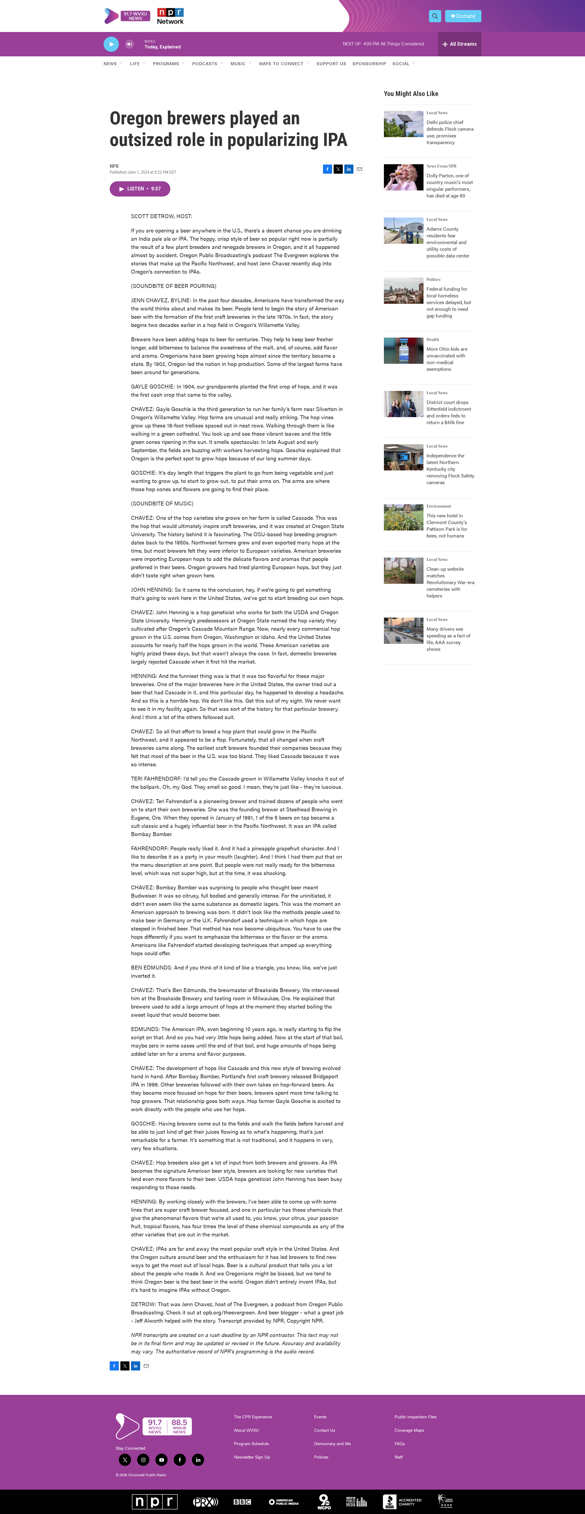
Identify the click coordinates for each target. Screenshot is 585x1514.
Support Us (331, 63)
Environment (439, 506)
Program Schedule (251, 1443)
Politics (434, 279)
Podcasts (205, 63)
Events (320, 1416)
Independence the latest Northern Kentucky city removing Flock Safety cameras (450, 469)
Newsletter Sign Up (252, 1457)
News (110, 63)
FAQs (400, 1443)
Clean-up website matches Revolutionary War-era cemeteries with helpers (450, 582)
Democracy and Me (332, 1443)
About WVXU (246, 1430)
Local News (437, 113)
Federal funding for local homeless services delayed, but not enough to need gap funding (449, 302)
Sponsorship (369, 63)
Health (433, 339)
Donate (465, 16)
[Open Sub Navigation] (121, 63)
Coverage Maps (409, 1430)
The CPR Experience (253, 1416)
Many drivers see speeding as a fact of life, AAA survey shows (448, 638)
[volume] (129, 44)
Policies (321, 1457)
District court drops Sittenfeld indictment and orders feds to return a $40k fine (449, 412)
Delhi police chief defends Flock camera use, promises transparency (450, 132)
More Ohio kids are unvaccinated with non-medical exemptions (447, 358)
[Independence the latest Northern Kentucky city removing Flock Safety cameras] (404, 457)
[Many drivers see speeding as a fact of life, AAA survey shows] (404, 631)
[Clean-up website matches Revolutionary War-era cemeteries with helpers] (404, 571)
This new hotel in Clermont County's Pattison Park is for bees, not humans (447, 525)
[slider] (139, 44)
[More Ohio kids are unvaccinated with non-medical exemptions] (404, 351)
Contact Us (324, 1430)
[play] (111, 44)
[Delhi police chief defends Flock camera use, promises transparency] (404, 124)
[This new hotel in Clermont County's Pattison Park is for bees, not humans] (404, 517)
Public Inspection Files (416, 1416)
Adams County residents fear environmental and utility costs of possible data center (448, 242)
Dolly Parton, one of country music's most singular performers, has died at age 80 (450, 185)
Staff (399, 1457)
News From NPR (441, 166)
